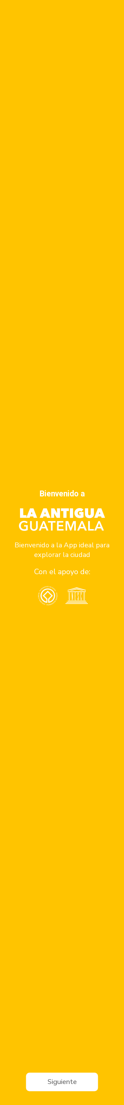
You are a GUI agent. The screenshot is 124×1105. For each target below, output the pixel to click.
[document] (62, 552)
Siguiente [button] (62, 1081)
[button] (7, 552)
